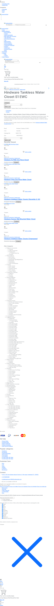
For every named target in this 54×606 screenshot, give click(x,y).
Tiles (5, 40)
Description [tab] (8, 110)
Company (4, 53)
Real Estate (4, 51)
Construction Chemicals (9, 45)
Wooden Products (8, 49)
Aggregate (4, 9)
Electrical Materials (8, 44)
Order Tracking (5, 56)
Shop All (6, 81)
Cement (6, 33)
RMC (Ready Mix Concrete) (10, 36)
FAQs (5, 54)
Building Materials (6, 31)
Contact (6, 55)
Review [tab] (7, 111)
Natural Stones (7, 41)
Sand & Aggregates (8, 35)
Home (3, 29)
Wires (5, 50)
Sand (3, 12)
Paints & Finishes (7, 42)
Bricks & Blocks (7, 32)
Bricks (3, 10)
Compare (7, 102)
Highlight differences (7, 500)
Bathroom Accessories (14, 89)
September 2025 (5, 3)
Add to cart (7, 106)
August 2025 (5, 5)
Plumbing (6, 46)
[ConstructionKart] (4, 14)
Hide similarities (6, 499)
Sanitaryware (7, 47)
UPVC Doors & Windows (9, 38)
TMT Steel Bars (7, 37)
